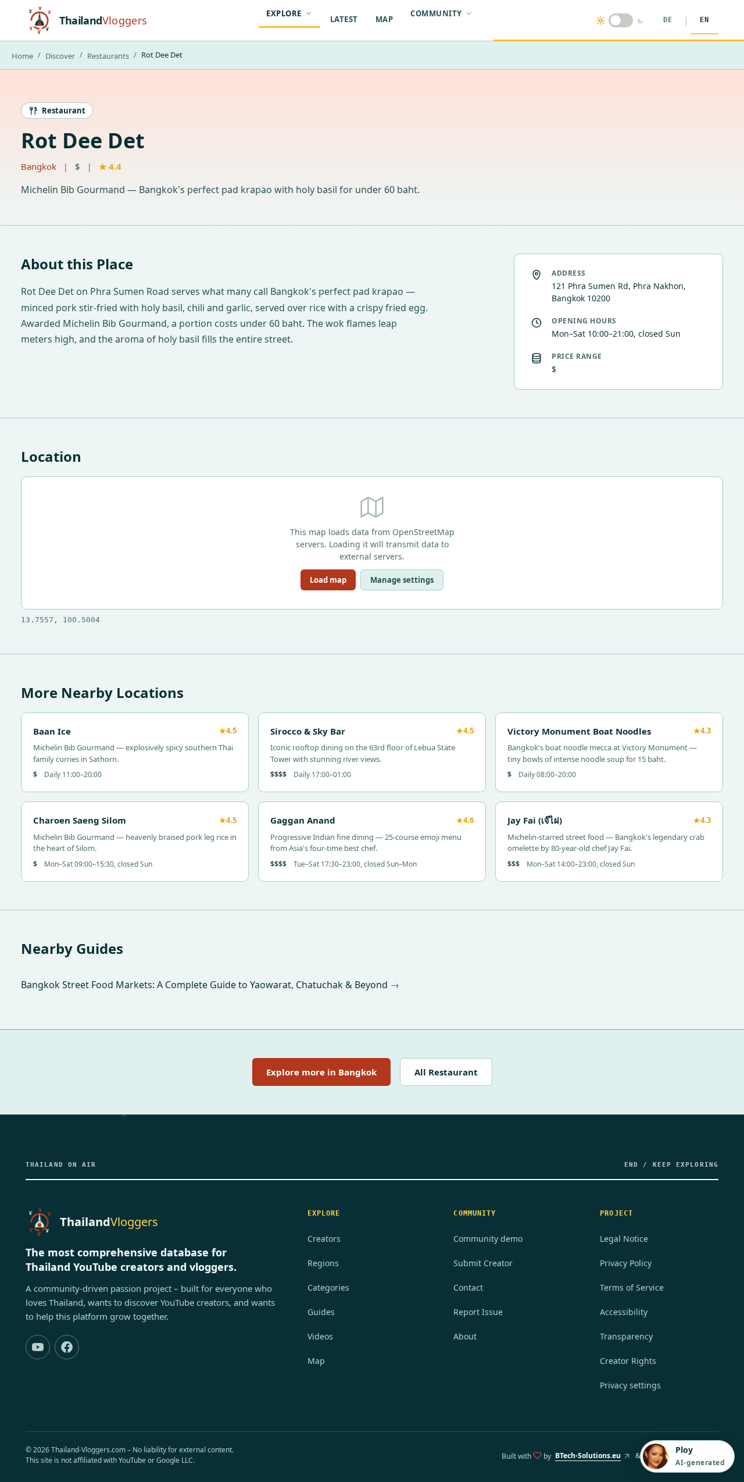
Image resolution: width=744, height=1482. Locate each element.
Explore (284, 13)
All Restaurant (446, 1072)
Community (436, 13)
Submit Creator (483, 1263)
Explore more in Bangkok (321, 1072)
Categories (328, 1287)
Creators (324, 1238)
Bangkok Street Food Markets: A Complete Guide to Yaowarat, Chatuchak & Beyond (205, 984)
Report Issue (478, 1311)
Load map (328, 580)
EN (704, 20)
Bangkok (38, 166)
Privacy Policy (626, 1263)
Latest (344, 19)
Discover (60, 56)
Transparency (626, 1336)
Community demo (488, 1238)
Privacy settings (630, 1385)
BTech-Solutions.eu (589, 1458)
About (465, 1336)
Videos (320, 1336)
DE (668, 20)
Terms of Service (632, 1287)
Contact (468, 1287)
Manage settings (402, 580)
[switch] (620, 20)
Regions (323, 1263)
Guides (321, 1311)
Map (384, 19)
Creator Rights (628, 1360)
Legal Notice (624, 1238)
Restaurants (108, 56)
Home (22, 56)
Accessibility (624, 1311)
